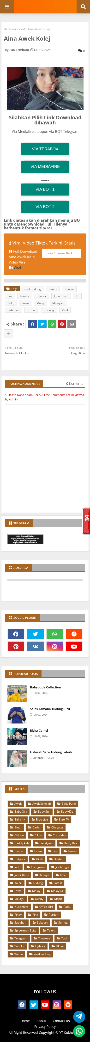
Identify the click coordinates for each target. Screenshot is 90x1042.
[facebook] (15, 634)
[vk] (35, 646)
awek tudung (32, 289)
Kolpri (18, 883)
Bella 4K (19, 819)
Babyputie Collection (45, 687)
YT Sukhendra (70, 1032)
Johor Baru (61, 296)
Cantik (52, 289)
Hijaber (41, 296)
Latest (58, 883)
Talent (51, 930)
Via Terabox (45, 149)
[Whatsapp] (52, 324)
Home (25, 1020)
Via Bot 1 (45, 189)
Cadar (36, 827)
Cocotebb (59, 835)
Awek (18, 804)
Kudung (38, 883)
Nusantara (21, 907)
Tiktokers (44, 938)
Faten (38, 851)
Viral (21, 29)
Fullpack (19, 859)
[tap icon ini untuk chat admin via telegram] (78, 1017)
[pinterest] (15, 646)
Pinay (18, 915)
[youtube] (74, 646)
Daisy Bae (70, 843)
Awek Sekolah (41, 804)
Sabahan (13, 310)
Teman (31, 310)
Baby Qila (20, 811)
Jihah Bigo (62, 867)
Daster (19, 851)
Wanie (18, 954)
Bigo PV (64, 819)
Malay (40, 303)
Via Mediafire (45, 166)
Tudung (49, 310)
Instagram (38, 867)
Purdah (53, 915)
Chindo (19, 835)
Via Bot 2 (45, 206)
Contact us (61, 1020)
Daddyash (46, 843)
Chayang (57, 827)
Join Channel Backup (62, 253)
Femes (24, 296)
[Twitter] (42, 324)
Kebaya (44, 875)
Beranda (10, 29)
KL (77, 296)
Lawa (25, 303)
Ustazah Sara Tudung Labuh (51, 752)
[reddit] (74, 634)
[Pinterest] (62, 324)
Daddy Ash (21, 843)
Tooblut (19, 946)
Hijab (39, 859)
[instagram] (54, 646)
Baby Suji (44, 811)
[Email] (71, 324)
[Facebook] (32, 324)
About (41, 1020)
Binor (18, 827)
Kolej (11, 303)
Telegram (20, 938)
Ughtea (40, 946)
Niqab (58, 899)
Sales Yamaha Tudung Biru (50, 709)
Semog (63, 922)
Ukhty (60, 946)
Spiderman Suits (25, 930)
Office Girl (46, 907)
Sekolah (42, 922)
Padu (67, 907)
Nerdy (39, 899)
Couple (69, 289)
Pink (35, 915)
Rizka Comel (39, 730)
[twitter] (35, 634)
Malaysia (58, 303)
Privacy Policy (45, 1026)
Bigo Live (42, 819)
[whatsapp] (54, 634)
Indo (17, 867)
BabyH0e (67, 811)
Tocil (64, 938)
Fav (10, 296)
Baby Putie (69, 804)
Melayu (19, 899)
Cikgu (38, 835)
